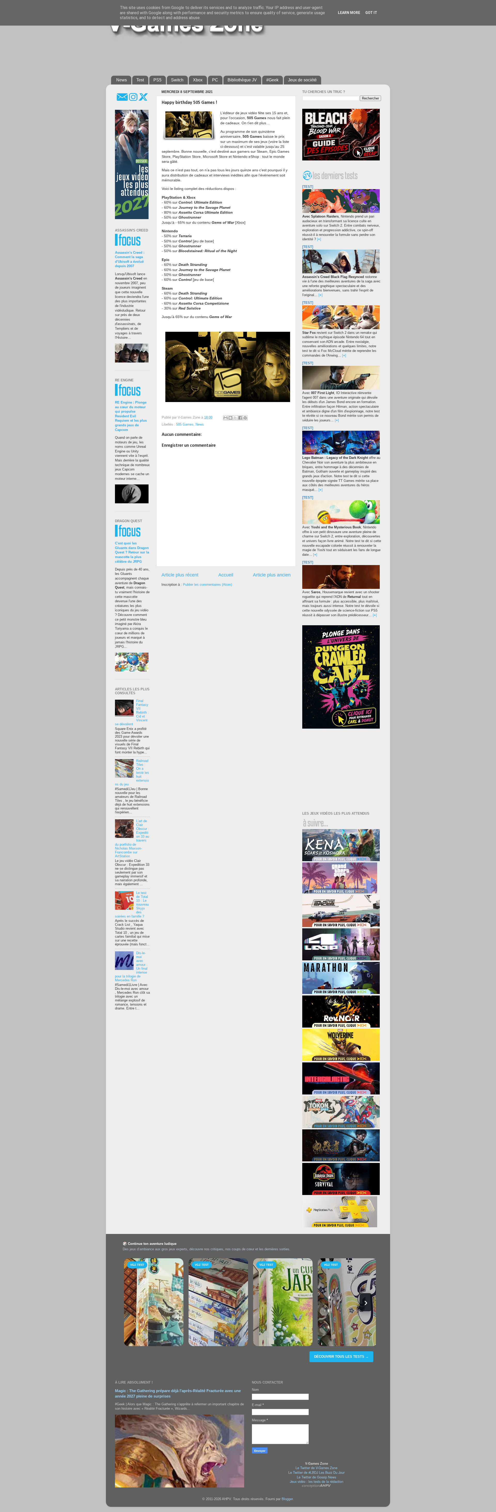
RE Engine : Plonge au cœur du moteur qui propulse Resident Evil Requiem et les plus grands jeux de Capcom (131, 416)
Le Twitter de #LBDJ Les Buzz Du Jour (316, 1472)
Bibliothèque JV (242, 80)
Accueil (225, 574)
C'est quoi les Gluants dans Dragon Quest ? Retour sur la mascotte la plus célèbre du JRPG (132, 553)
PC (215, 80)
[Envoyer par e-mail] (225, 417)
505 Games (184, 424)
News (121, 80)
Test (140, 80)
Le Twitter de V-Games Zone (316, 1467)
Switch (177, 80)
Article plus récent (179, 574)
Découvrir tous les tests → (341, 1357)
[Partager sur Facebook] (240, 417)
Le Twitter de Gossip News (316, 1477)
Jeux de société (302, 80)
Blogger (287, 1499)
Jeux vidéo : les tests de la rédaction (316, 1481)
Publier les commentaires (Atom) (207, 585)
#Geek (272, 80)
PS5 (157, 80)
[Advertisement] (236, 54)
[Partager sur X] (235, 417)
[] (319, 239)
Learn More (349, 13)
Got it (371, 13)
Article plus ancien (272, 574)
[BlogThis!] (230, 417)
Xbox (198, 80)
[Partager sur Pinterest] (245, 417)
